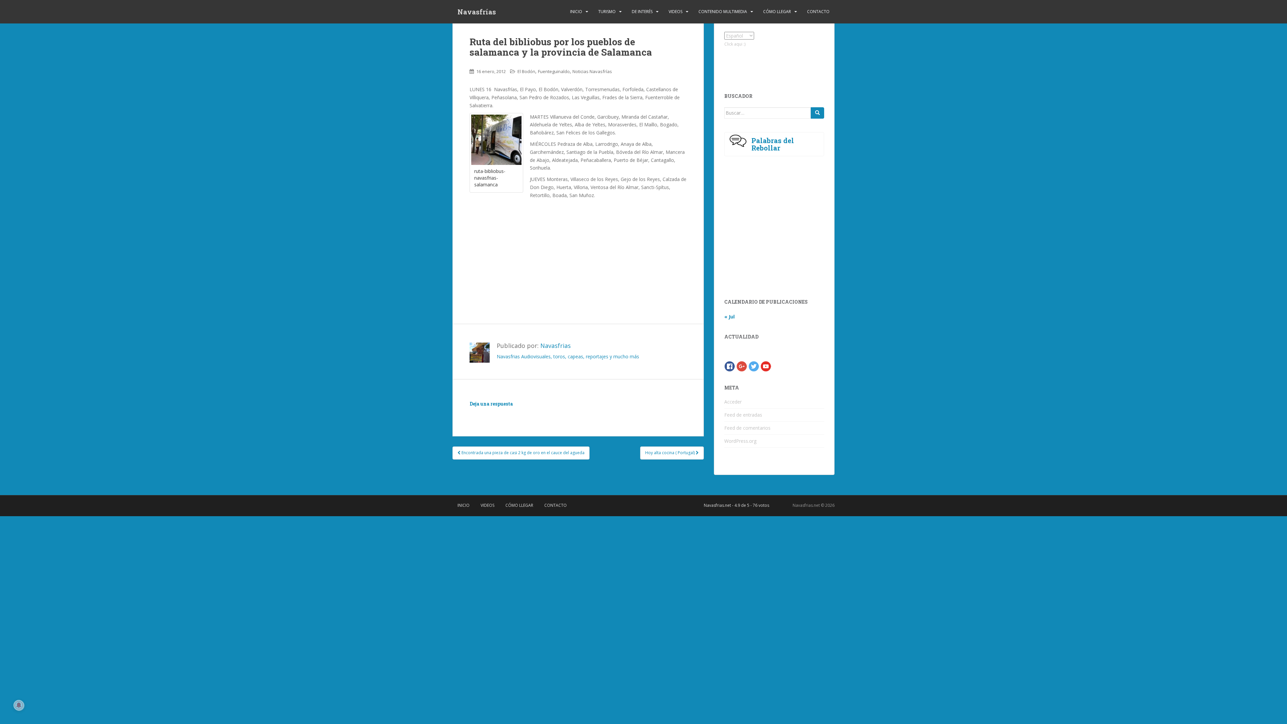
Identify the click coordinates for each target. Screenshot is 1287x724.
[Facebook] (729, 366)
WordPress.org (740, 441)
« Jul (729, 316)
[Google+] (741, 366)
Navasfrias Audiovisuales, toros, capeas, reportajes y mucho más (568, 356)
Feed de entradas (743, 415)
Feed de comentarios (747, 428)
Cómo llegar (777, 11)
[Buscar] (817, 113)
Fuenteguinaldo (554, 71)
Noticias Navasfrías (592, 71)
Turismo (607, 11)
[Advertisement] (578, 250)
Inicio (576, 11)
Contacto (818, 11)
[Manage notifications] (18, 705)
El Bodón (526, 71)
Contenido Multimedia (722, 11)
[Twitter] (753, 366)
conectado (531, 413)
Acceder (733, 402)
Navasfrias (555, 346)
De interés (642, 11)
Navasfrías (476, 11)
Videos (675, 11)
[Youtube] (765, 366)
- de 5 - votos (736, 505)
